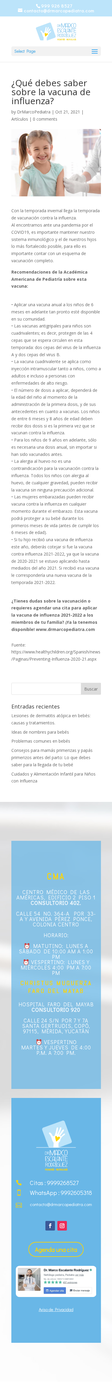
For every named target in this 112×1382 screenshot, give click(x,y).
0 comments (45, 119)
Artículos (19, 119)
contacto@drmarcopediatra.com (61, 1204)
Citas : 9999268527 (54, 1183)
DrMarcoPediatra (33, 112)
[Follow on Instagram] (62, 1226)
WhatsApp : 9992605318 (61, 1192)
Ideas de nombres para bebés (40, 732)
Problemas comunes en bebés (40, 741)
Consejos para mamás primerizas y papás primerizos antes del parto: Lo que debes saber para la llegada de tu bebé (52, 757)
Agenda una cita (56, 1249)
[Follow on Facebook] (50, 1226)
